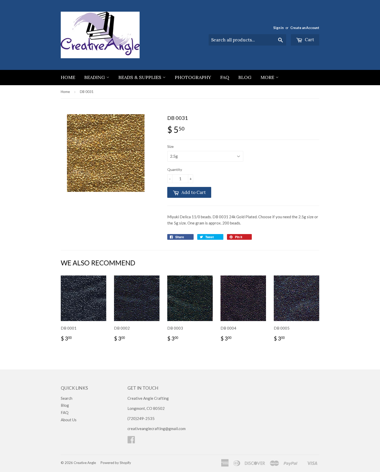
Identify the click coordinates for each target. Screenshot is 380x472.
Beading (95, 77)
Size (170, 146)
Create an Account (304, 28)
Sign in (278, 28)
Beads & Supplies (140, 77)
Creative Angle (85, 463)
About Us (69, 419)
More (268, 77)
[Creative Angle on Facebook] (131, 441)
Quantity (174, 169)
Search (66, 398)
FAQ (224, 77)
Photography (193, 77)
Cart (309, 39)
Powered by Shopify (116, 463)
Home (68, 77)
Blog (245, 77)
